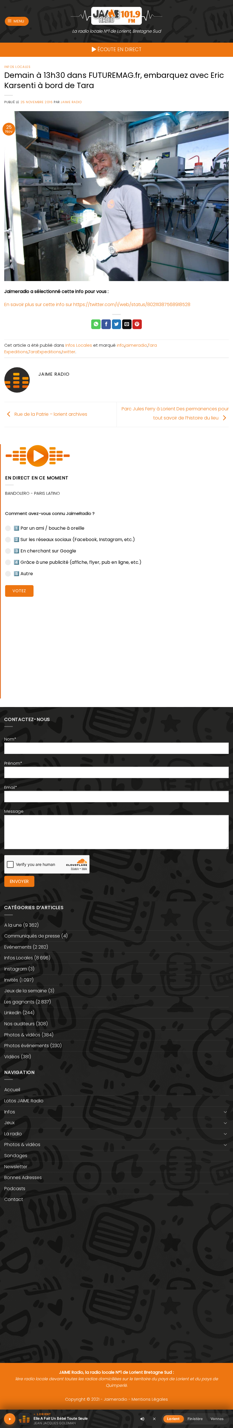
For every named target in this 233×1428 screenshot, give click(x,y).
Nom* (10, 739)
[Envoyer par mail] (127, 324)
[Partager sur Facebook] (106, 324)
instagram (15, 969)
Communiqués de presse (32, 936)
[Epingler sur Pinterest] (137, 324)
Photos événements (26, 1045)
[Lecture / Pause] (9, 1419)
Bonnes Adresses (23, 1177)
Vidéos (12, 1056)
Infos (9, 1112)
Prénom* (13, 763)
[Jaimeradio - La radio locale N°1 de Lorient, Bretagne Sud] (116, 15)
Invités (11, 980)
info (120, 345)
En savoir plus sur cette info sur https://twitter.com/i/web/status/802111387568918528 (97, 304)
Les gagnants (19, 1002)
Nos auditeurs (19, 1023)
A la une (13, 925)
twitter (68, 352)
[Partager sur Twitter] (116, 324)
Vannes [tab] (217, 1419)
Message (14, 811)
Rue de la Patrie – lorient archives (50, 414)
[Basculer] (225, 1111)
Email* (10, 787)
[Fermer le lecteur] (154, 1418)
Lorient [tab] (173, 1419)
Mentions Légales (150, 1399)
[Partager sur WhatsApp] (96, 324)
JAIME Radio (71, 102)
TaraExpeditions (44, 352)
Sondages (15, 1155)
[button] (17, 21)
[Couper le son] (142, 1418)
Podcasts (14, 1188)
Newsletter (15, 1166)
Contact (13, 1199)
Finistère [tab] (195, 1419)
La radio (13, 1133)
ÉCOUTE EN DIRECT (119, 49)
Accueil (12, 1089)
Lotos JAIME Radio (23, 1100)
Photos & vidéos (22, 1035)
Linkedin (12, 1012)
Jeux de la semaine (25, 991)
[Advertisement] (117, 643)
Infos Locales (17, 67)
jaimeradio (136, 345)
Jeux (9, 1122)
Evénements (18, 947)
